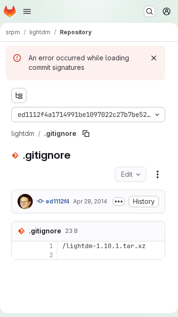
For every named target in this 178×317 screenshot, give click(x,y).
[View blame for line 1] (20, 245)
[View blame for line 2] (20, 254)
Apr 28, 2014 (90, 201)
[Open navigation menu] (27, 11)
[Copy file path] (86, 133)
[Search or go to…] (149, 11)
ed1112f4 (56, 201)
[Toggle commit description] (118, 201)
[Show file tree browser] (19, 95)
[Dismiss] (153, 58)
